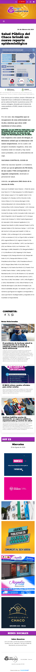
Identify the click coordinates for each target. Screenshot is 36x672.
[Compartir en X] (8, 314)
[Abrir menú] (3, 21)
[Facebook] (27, 1)
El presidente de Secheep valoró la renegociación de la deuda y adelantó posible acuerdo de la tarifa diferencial (17, 345)
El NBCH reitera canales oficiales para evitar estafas (16, 386)
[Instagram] (30, 1)
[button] (16, 1)
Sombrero (18, 25)
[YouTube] (33, 1)
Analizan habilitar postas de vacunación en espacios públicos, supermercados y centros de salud (17, 419)
